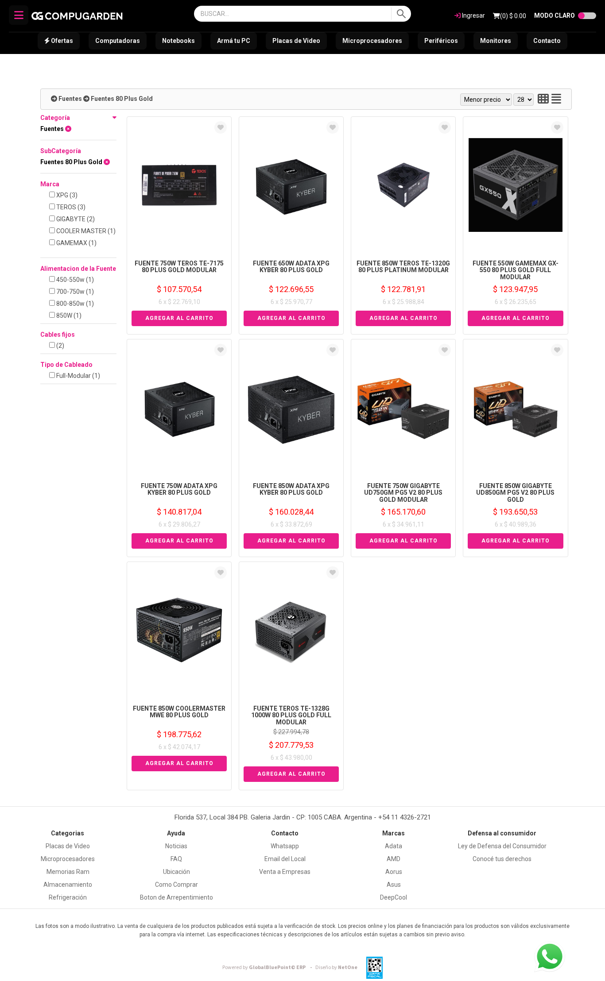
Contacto (547, 40)
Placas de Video (296, 40)
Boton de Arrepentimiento (176, 897)
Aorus (393, 871)
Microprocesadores (372, 40)
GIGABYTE (75, 219)
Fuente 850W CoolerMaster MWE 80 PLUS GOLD (179, 712)
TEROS (70, 207)
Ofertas (61, 40)
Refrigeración (68, 897)
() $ (513, 15)
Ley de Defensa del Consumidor (502, 846)
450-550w (74, 279)
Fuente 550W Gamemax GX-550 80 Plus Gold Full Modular (515, 270)
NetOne (336, 967)
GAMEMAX (76, 242)
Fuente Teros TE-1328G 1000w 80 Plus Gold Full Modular (291, 715)
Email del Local (285, 858)
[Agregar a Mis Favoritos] (220, 127)
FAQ (176, 858)
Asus (394, 884)
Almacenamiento (67, 884)
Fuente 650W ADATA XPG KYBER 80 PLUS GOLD (291, 266)
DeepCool (393, 897)
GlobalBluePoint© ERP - (268, 967)
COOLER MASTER (85, 231)
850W (68, 315)
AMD (393, 858)
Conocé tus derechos (502, 858)
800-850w (74, 303)
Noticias (176, 846)
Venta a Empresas (284, 871)
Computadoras (117, 40)
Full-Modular (77, 375)
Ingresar (473, 15)
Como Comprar (176, 884)
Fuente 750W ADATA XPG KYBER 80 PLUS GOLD (179, 489)
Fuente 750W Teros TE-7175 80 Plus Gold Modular (179, 266)
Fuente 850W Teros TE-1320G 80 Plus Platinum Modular (403, 266)
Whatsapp (285, 846)
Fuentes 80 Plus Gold (122, 98)
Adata (393, 846)
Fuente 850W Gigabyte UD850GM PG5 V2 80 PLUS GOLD (515, 492)
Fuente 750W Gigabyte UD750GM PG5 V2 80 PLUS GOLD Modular (403, 492)
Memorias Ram (68, 871)
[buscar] (401, 14)
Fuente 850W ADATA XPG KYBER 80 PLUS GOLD (291, 489)
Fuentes (70, 98)
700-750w (74, 291)
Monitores (495, 40)
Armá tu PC (233, 40)
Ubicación (176, 871)
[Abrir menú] (18, 15)
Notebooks (178, 40)
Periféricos (441, 40)
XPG (66, 195)
